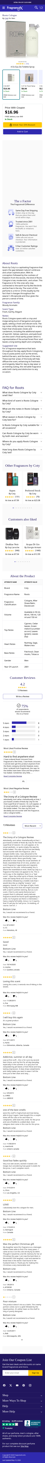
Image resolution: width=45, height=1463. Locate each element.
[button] (11, 84)
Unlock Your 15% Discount (24, 125)
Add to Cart (22, 132)
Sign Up (35, 1373)
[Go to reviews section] (20, 64)
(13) (27, 64)
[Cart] (41, 8)
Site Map (25, 1446)
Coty (6, 18)
